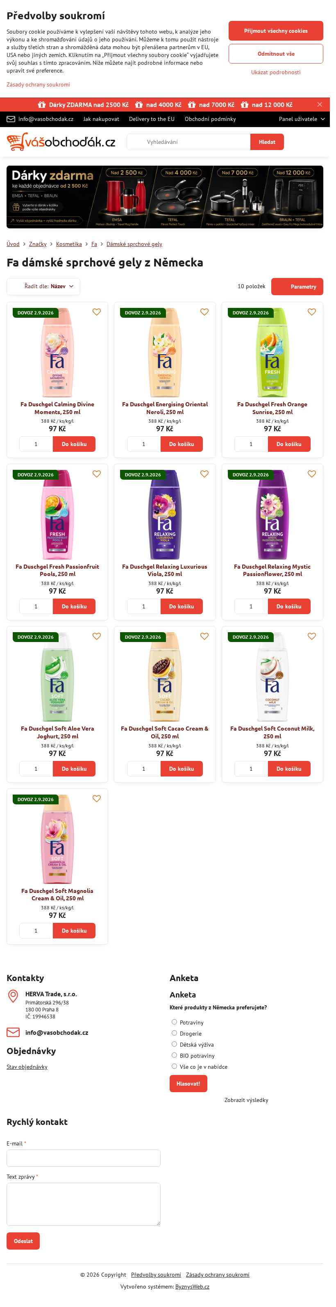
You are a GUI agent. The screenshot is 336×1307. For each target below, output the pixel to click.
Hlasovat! (188, 1083)
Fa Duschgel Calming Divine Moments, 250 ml (57, 407)
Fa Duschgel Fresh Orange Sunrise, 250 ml (272, 407)
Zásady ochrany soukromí (218, 1274)
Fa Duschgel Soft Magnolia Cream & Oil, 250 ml (57, 894)
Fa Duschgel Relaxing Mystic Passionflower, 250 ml (272, 570)
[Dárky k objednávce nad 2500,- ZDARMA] (165, 198)
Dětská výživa (196, 1044)
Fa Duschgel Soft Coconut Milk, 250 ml (272, 732)
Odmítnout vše (276, 53)
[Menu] (320, 142)
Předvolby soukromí (156, 1274)
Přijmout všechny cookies (276, 30)
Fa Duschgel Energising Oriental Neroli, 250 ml (165, 407)
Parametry (302, 286)
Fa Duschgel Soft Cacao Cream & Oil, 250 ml (165, 732)
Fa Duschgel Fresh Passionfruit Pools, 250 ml (57, 570)
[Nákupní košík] (300, 142)
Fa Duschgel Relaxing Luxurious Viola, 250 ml (164, 570)
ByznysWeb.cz (192, 1286)
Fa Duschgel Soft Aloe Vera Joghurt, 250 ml (57, 732)
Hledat (267, 142)
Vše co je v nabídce (202, 1066)
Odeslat (23, 1241)
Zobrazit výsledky (246, 1100)
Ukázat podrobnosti (276, 72)
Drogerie (190, 1033)
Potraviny (191, 1022)
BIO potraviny (196, 1055)
